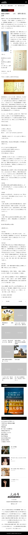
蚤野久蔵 (9, 297)
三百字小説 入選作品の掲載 (8, 423)
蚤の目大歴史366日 (6, 438)
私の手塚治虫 (4, 436)
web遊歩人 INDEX (5, 441)
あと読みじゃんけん (6, 432)
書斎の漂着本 (9, 295)
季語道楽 (3, 426)
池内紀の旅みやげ (5, 430)
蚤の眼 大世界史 (5, 439)
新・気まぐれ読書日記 (6, 428)
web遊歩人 (5, 10)
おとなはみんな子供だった (7, 421)
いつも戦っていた (14, 479)
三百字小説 (4, 425)
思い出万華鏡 (14, 446)
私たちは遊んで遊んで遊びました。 (18, 468)
